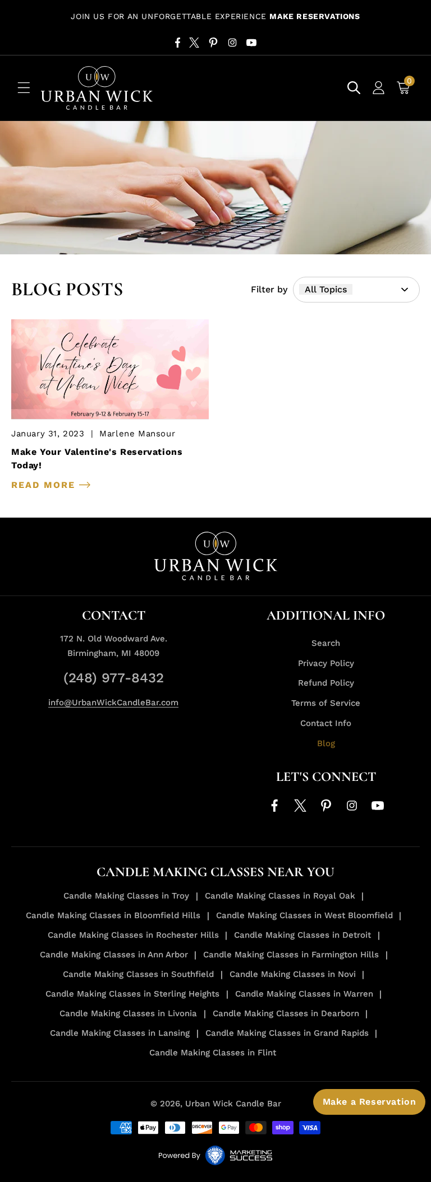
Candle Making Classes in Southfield (138, 974)
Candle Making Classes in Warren (304, 994)
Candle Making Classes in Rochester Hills (133, 935)
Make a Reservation (369, 1101)
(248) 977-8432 (113, 678)
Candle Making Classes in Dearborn (286, 1013)
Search (325, 643)
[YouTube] (251, 42)
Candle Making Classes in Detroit (302, 935)
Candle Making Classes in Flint (212, 1053)
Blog (326, 743)
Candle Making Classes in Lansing (120, 1033)
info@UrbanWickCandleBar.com (113, 702)
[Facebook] (178, 42)
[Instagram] (232, 42)
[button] (23, 88)
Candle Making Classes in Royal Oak (280, 896)
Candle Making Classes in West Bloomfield (304, 915)
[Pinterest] (213, 42)
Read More (45, 485)
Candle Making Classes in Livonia (128, 1013)
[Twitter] (194, 42)
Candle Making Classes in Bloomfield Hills (113, 915)
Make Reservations (314, 16)
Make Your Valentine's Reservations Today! (96, 458)
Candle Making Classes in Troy (126, 896)
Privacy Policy (326, 663)
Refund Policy (326, 683)
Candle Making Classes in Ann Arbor (114, 955)
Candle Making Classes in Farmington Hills (291, 955)
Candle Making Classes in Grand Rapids (287, 1033)
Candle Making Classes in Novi (293, 974)
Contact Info (325, 723)
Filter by (269, 289)
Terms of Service (325, 703)
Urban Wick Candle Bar (233, 1104)
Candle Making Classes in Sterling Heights (132, 994)
